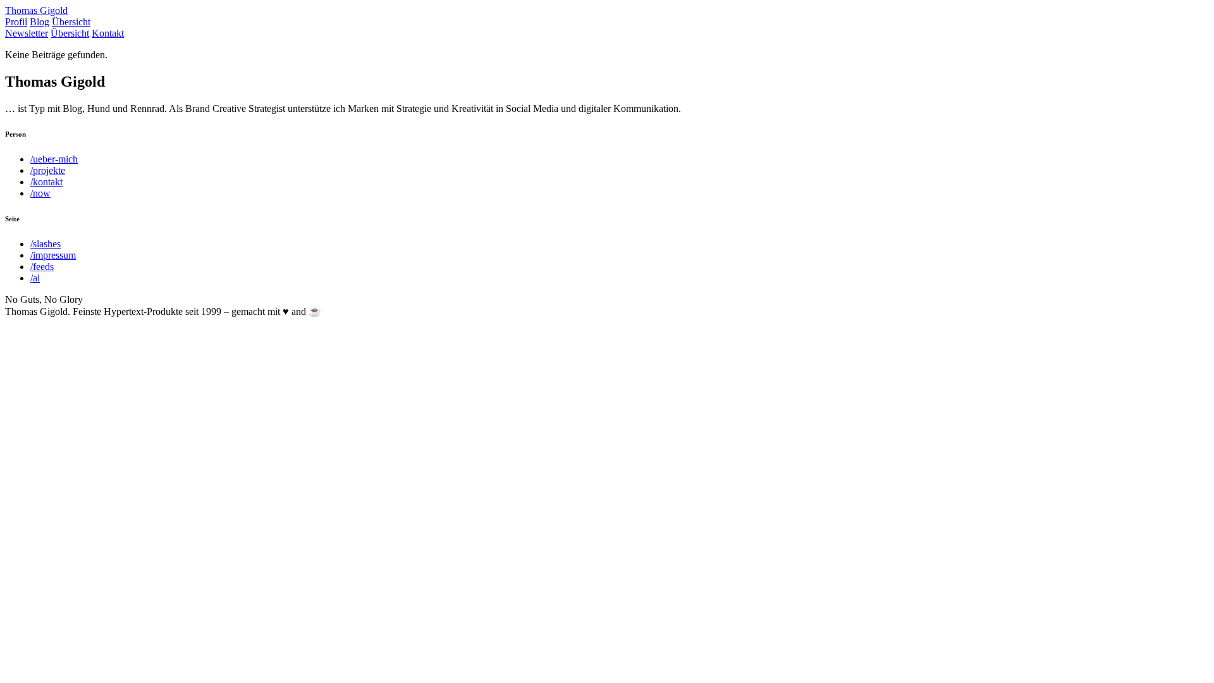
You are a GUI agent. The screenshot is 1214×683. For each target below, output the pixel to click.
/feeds (42, 266)
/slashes (45, 243)
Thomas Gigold (36, 10)
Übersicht (71, 21)
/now (40, 193)
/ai (35, 278)
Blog (39, 21)
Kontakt (108, 33)
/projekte (47, 170)
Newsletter (26, 33)
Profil (16, 21)
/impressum (53, 255)
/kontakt (46, 181)
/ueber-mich (54, 159)
